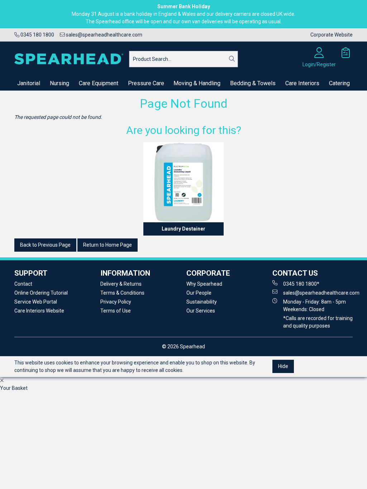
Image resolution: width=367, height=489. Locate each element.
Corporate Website (331, 35)
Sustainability (201, 302)
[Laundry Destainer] (183, 182)
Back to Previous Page (45, 245)
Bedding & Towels (253, 83)
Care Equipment (98, 83)
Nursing (59, 83)
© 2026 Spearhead (183, 346)
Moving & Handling (196, 83)
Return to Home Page (107, 245)
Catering (339, 83)
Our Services (200, 311)
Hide (283, 366)
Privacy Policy (115, 302)
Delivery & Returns (121, 284)
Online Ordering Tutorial (41, 293)
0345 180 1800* (301, 284)
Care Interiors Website (39, 311)
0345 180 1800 (36, 35)
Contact (23, 284)
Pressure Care (146, 83)
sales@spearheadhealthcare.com (103, 35)
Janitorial (28, 83)
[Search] (232, 59)
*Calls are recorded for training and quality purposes (318, 322)
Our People (198, 293)
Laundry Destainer (183, 229)
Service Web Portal (35, 302)
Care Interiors (302, 83)
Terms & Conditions (122, 293)
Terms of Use (115, 311)
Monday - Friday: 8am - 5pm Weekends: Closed (314, 305)
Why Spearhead (204, 284)
